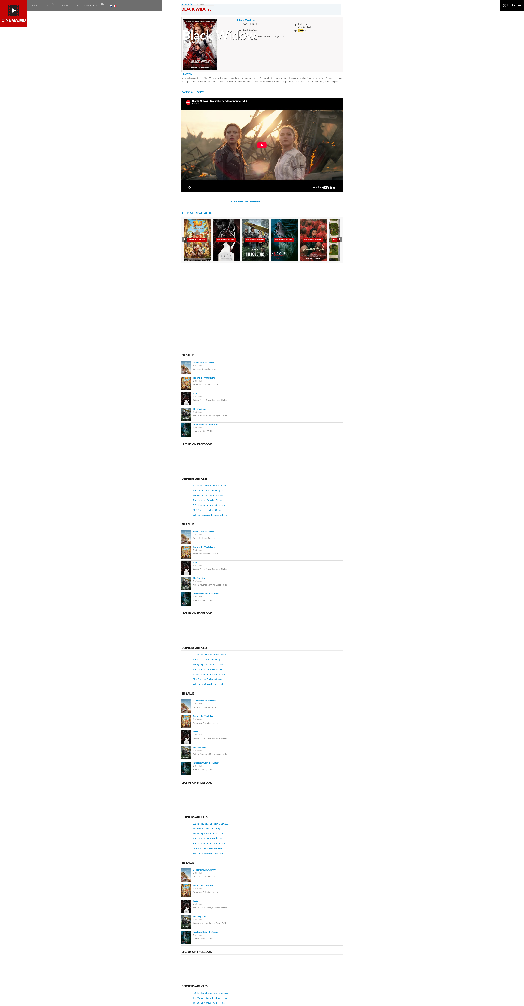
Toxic (195, 393)
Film (191, 4)
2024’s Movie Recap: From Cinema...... (211, 485)
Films (46, 5)
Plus (103, 4)
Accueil (35, 5)
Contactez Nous (90, 5)
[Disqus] (262, 300)
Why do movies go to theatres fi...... (210, 515)
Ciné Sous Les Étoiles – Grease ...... (209, 510)
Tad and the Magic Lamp (204, 378)
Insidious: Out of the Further (206, 425)
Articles (65, 5)
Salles (54, 4)
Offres (76, 5)
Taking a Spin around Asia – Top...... (209, 495)
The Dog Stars (199, 409)
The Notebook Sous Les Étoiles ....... (210, 500)
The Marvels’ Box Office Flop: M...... (210, 490)
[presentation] (184, 239)
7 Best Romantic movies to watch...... (210, 505)
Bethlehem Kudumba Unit (204, 362)
